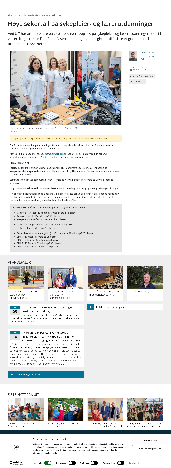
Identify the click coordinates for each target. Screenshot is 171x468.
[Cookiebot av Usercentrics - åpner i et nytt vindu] (16, 463)
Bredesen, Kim (147, 52)
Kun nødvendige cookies (150, 449)
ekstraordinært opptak (55, 153)
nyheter (18, 15)
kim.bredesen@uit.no (149, 56)
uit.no (10, 15)
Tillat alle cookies (150, 440)
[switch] (72, 463)
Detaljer (132, 463)
